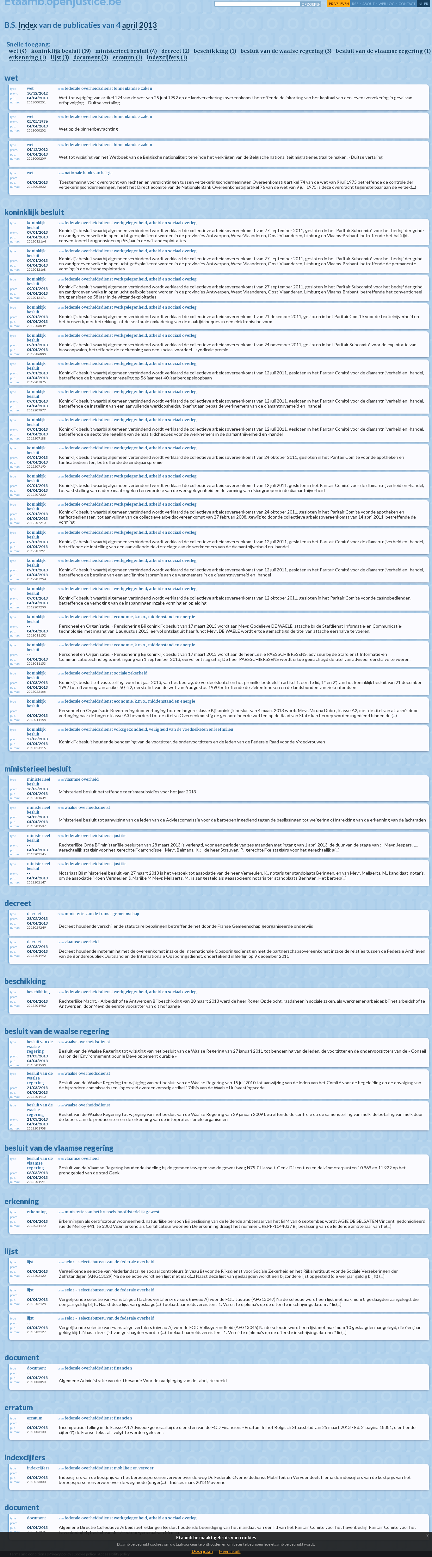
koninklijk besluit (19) (61, 51)
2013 (148, 24)
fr (426, 4)
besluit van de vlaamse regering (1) (383, 51)
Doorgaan (202, 1551)
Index (27, 24)
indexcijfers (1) (167, 57)
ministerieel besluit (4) (126, 51)
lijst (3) (60, 57)
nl (421, 4)
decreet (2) (175, 51)
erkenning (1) (27, 57)
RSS (355, 4)
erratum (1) (127, 57)
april (130, 24)
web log (387, 4)
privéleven (339, 4)
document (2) (90, 57)
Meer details (230, 1551)
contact (407, 4)
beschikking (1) (215, 51)
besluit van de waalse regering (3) (286, 51)
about (368, 4)
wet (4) (18, 51)
